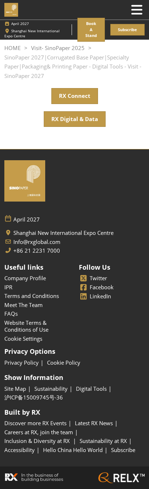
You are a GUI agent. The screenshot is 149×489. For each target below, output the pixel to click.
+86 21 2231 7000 (36, 250)
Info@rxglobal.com (36, 242)
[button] (91, 30)
